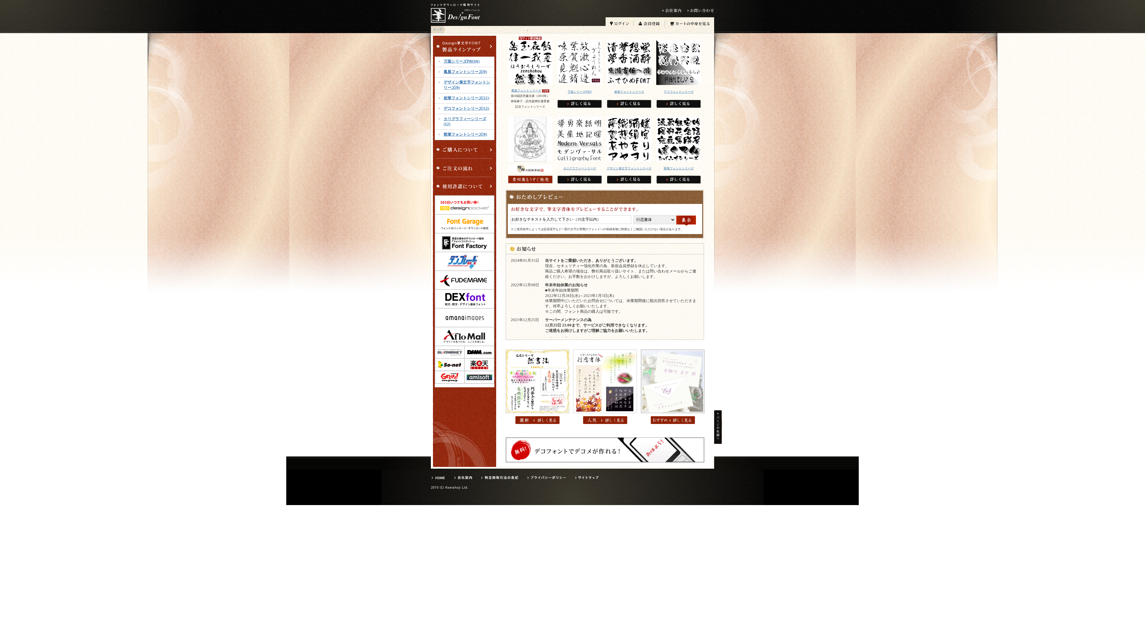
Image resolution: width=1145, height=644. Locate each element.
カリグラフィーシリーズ (579, 168)
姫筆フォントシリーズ (629, 91)
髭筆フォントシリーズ (679, 168)
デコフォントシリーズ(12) (466, 108)
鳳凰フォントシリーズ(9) (465, 72)
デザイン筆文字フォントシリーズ (629, 168)
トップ (437, 29)
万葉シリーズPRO (580, 91)
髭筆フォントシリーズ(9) (465, 134)
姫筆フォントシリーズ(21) (466, 98)
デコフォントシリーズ (679, 91)
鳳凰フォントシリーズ (526, 90)
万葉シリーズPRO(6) (461, 61)
